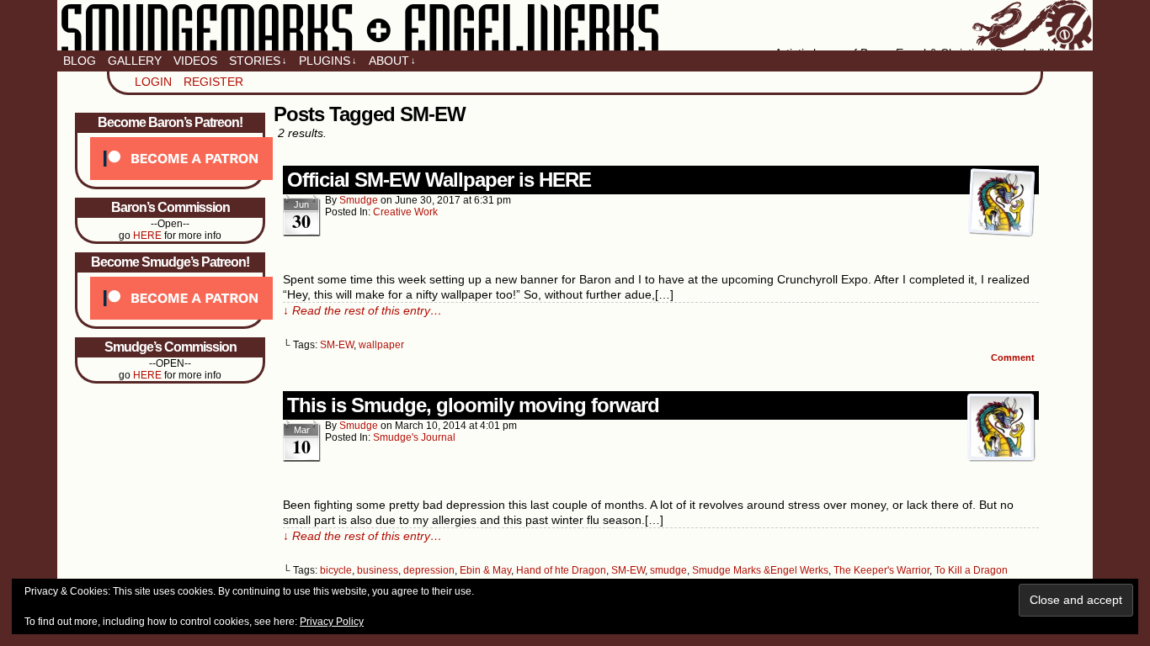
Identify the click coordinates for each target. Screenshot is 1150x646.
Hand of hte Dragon (561, 570)
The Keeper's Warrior (881, 570)
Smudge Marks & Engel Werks (574, 25)
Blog (79, 60)
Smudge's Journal (414, 437)
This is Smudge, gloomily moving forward (473, 405)
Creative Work (405, 212)
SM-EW (337, 345)
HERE (147, 235)
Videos (195, 60)
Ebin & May (485, 570)
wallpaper (381, 345)
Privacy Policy (332, 621)
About (392, 60)
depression (429, 570)
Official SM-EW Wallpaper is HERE (439, 179)
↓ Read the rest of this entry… (362, 310)
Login (153, 81)
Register (213, 81)
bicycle (336, 570)
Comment (1014, 357)
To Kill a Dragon (971, 570)
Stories (258, 60)
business (377, 570)
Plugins (328, 60)
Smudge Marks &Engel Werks (760, 570)
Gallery (135, 60)
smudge (358, 200)
